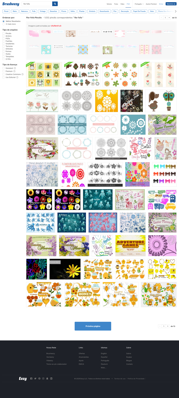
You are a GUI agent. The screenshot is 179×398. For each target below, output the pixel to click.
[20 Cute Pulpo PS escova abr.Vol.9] (40, 222)
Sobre (128, 353)
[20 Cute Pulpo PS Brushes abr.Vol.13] (71, 222)
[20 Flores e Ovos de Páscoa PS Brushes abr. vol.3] (42, 148)
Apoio (81, 360)
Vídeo (122, 4)
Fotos (116, 4)
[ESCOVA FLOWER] (162, 245)
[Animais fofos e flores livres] (161, 101)
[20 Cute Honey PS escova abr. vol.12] (159, 294)
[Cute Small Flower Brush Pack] (131, 101)
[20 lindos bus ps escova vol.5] (162, 199)
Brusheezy (50, 353)
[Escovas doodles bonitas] (133, 222)
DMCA (81, 364)
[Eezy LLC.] (23, 378)
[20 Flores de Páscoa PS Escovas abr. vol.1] (162, 222)
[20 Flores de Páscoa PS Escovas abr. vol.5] (74, 245)
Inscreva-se (171, 4)
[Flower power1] (67, 199)
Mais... (103, 368)
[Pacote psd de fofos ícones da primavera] (159, 74)
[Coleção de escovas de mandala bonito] (77, 101)
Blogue (129, 360)
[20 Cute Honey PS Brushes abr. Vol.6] (130, 269)
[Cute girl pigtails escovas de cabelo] (164, 174)
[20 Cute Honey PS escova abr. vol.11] (120, 294)
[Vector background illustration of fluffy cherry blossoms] (70, 46)
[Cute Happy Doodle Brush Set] (102, 245)
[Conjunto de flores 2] (65, 269)
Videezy (49, 360)
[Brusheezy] (10, 4)
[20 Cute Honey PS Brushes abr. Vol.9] (44, 294)
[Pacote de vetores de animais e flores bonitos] (82, 74)
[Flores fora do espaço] (36, 269)
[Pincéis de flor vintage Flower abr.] (130, 199)
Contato (129, 364)
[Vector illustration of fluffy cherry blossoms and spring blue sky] (119, 46)
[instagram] (43, 378)
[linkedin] (51, 378)
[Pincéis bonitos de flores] (106, 101)
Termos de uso (120, 379)
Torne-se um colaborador (56, 364)
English (104, 353)
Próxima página (93, 326)
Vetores (109, 4)
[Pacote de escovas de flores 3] (73, 174)
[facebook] (31, 378)
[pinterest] (39, 378)
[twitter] (35, 378)
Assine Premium (151, 4)
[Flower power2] (39, 199)
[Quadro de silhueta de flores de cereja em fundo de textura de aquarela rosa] (33, 33)
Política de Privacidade (136, 379)
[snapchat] (47, 378)
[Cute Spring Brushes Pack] (44, 74)
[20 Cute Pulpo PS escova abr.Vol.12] (98, 199)
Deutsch (104, 364)
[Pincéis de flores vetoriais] (133, 125)
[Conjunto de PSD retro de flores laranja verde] (120, 74)
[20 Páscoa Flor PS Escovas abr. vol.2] (162, 125)
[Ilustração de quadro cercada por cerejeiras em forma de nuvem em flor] (119, 33)
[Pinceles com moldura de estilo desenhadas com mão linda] (77, 148)
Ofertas (82, 353)
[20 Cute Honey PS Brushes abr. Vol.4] (162, 269)
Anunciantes (84, 357)
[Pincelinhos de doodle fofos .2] (165, 148)
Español (104, 357)
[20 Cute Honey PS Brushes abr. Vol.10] (82, 294)
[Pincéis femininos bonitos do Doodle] (141, 148)
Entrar (161, 4)
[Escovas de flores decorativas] (105, 174)
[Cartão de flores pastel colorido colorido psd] (42, 101)
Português (105, 360)
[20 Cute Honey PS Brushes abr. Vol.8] (98, 269)
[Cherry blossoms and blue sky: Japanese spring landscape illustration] (132, 31)
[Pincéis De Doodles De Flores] (42, 174)
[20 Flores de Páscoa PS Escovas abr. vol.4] (41, 245)
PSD (128, 4)
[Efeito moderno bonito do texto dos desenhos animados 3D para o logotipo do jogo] (130, 245)
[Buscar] (55, 3)
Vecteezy (50, 357)
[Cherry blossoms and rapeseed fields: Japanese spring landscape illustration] (168, 31)
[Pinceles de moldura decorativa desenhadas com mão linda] (103, 125)
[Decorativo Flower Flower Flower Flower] (40, 125)
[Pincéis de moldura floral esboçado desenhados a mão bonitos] (72, 125)
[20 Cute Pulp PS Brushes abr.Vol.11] (103, 222)
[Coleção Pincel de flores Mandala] (111, 148)
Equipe (129, 357)
